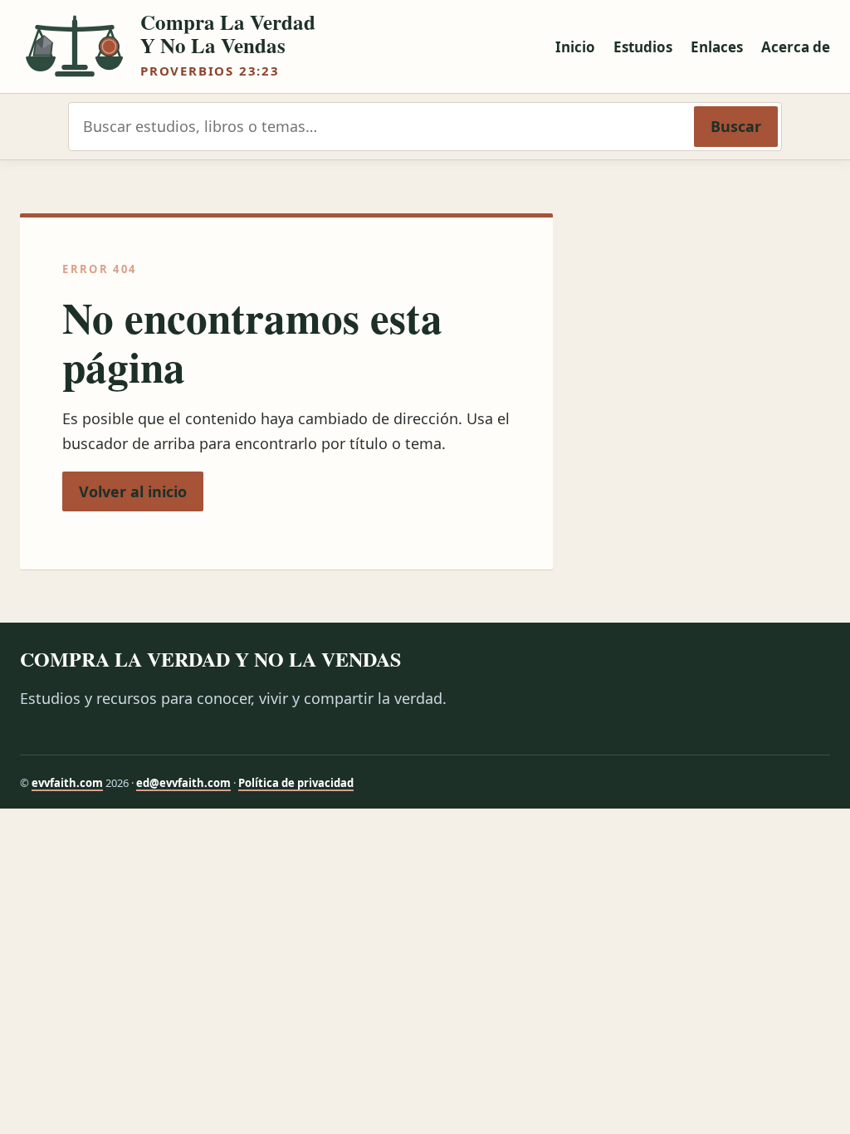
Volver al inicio (133, 491)
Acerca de (795, 46)
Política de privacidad (296, 782)
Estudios (642, 46)
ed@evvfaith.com (183, 782)
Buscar (736, 126)
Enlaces (717, 46)
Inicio (575, 46)
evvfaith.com (67, 782)
